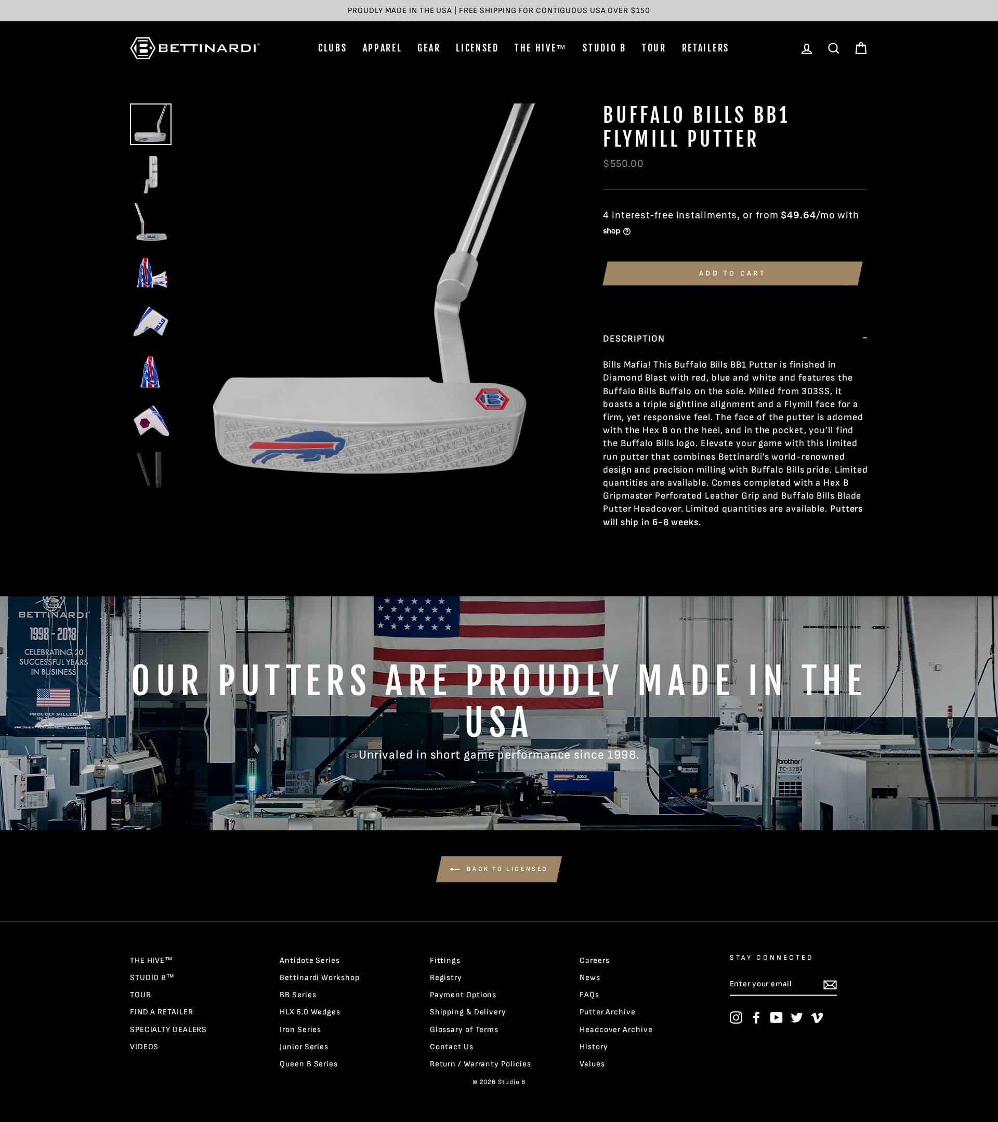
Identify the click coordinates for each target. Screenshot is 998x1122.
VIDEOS (144, 1047)
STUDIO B (604, 48)
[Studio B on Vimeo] (817, 1017)
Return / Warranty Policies (480, 1064)
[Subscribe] (830, 984)
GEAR (428, 48)
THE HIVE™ (541, 48)
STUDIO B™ (152, 978)
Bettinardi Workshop (319, 978)
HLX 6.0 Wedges (310, 1012)
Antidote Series (310, 961)
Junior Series (304, 1047)
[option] (499, 10)
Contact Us (452, 1047)
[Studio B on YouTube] (776, 1017)
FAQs (589, 995)
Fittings (445, 961)
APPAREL (382, 48)
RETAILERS (705, 48)
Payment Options (463, 995)
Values (592, 1064)
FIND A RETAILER (161, 1012)
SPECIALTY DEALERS (168, 1030)
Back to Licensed (506, 869)
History (594, 1047)
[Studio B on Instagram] (736, 1017)
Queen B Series (309, 1064)
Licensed (477, 48)
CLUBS (332, 48)
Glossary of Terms (464, 1030)
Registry (446, 978)
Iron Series (300, 1030)
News (590, 978)
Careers (594, 961)
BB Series (298, 995)
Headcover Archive (616, 1030)
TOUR (654, 48)
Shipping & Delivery (468, 1012)
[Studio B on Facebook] (756, 1017)
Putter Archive (608, 1012)
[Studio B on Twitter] (797, 1017)
